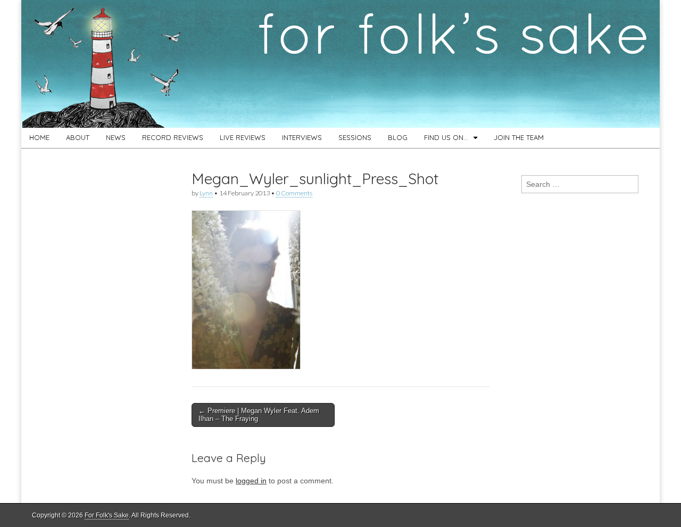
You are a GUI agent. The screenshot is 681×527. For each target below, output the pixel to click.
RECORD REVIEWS (172, 137)
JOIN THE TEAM (519, 137)
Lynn (206, 193)
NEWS (116, 137)
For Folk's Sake (107, 515)
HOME (39, 137)
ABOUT (77, 137)
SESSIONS (354, 137)
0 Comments (294, 193)
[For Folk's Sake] (340, 64)
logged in (251, 480)
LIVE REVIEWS (242, 137)
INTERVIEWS (302, 137)
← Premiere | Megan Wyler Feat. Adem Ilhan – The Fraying (258, 415)
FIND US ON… (446, 137)
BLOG (398, 137)
